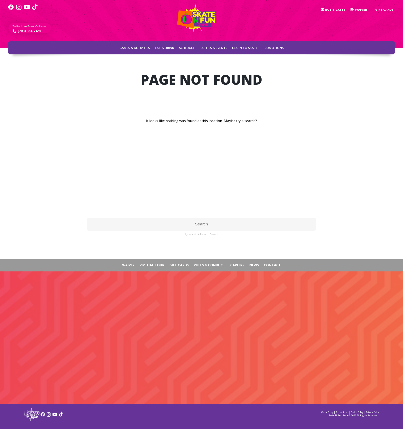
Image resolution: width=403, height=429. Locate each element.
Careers (237, 265)
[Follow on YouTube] (55, 415)
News (254, 265)
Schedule (187, 48)
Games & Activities (134, 48)
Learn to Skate (245, 48)
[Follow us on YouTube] (26, 9)
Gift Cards (384, 9)
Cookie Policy (357, 412)
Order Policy (327, 412)
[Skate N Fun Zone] (199, 18)
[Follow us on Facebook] (10, 9)
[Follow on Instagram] (49, 415)
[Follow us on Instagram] (18, 9)
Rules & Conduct (209, 265)
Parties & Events (213, 48)
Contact (272, 265)
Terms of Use (342, 412)
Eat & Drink (164, 48)
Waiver (360, 9)
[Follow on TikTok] (61, 415)
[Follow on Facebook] (43, 415)
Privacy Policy (372, 412)
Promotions (273, 48)
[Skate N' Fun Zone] (31, 419)
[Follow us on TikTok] (34, 9)
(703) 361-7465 (29, 31)
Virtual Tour (152, 265)
